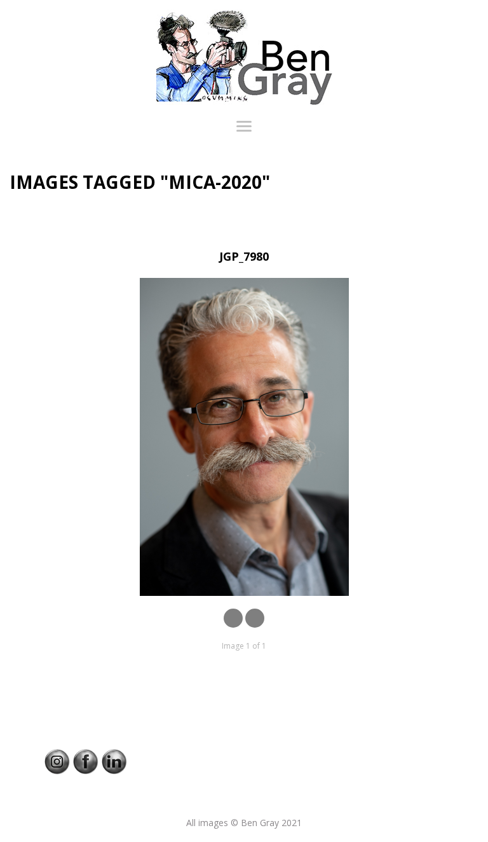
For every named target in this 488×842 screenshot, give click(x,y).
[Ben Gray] (244, 57)
